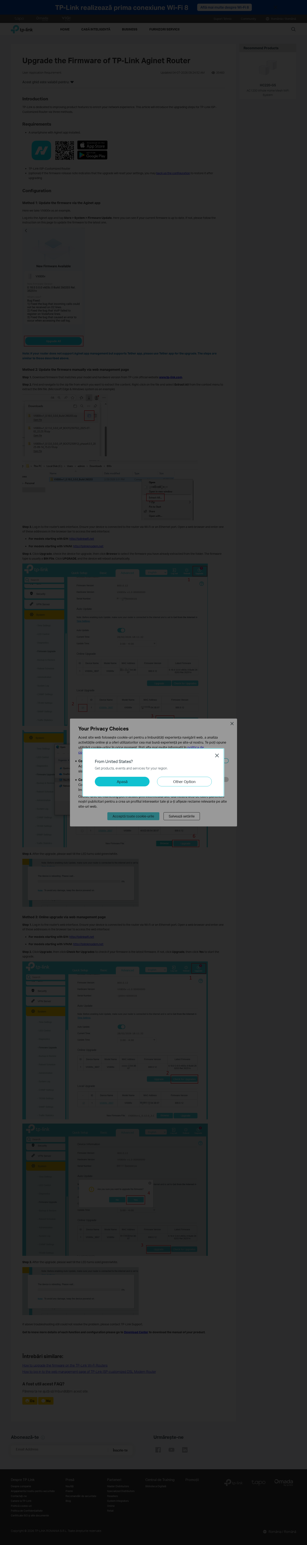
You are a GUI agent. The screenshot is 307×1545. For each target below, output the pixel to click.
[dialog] (153, 772)
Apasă (122, 781)
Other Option (184, 781)
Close (217, 755)
